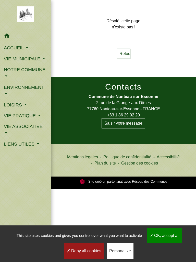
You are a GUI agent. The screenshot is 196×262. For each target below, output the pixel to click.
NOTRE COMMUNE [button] (24, 69)
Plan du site (105, 163)
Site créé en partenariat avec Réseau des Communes (127, 181)
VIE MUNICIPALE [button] (23, 58)
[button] (25, 36)
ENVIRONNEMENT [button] (24, 87)
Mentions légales (82, 157)
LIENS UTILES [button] (20, 144)
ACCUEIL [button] (14, 47)
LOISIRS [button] (13, 104)
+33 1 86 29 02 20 (123, 115)
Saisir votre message (123, 123)
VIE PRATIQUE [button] (20, 115)
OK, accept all (166, 235)
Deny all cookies (85, 251)
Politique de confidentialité (127, 157)
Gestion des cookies (139, 163)
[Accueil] (25, 15)
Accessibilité (168, 157)
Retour (124, 53)
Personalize (120, 251)
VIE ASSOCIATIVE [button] (23, 126)
